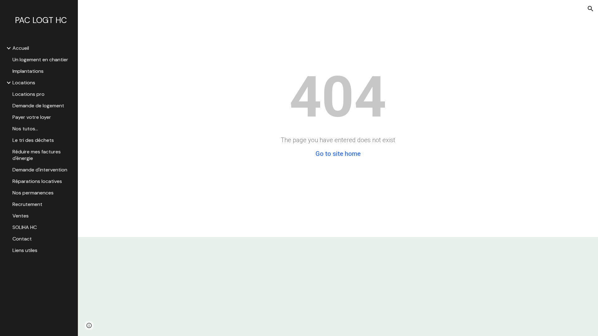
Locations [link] (23, 82)
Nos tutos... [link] (25, 128)
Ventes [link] (20, 215)
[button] (590, 8)
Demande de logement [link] (38, 105)
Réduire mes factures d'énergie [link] (36, 154)
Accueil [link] (20, 48)
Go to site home (338, 153)
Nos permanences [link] (33, 192)
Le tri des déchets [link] (33, 140)
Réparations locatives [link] (37, 181)
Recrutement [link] (27, 204)
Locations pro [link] (28, 94)
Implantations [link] (28, 71)
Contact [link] (22, 239)
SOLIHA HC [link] (24, 227)
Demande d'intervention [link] (39, 169)
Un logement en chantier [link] (40, 59)
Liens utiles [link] (24, 250)
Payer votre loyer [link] (31, 117)
